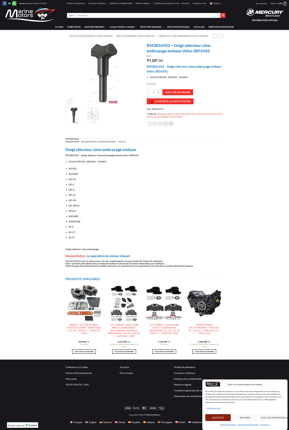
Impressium (264, 425)
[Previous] (70, 73)
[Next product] (215, 36)
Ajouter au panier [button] (84, 352)
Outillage (199, 27)
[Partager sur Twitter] (154, 123)
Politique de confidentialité (248, 425)
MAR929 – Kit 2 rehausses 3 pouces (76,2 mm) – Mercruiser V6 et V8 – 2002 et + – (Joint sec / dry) (84, 328)
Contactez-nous (199, 3)
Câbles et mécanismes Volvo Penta (183, 36)
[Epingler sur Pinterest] (165, 123)
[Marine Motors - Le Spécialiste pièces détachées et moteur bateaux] (32, 15)
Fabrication (74, 27)
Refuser (245, 417)
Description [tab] (72, 142)
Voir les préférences (272, 417)
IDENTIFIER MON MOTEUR (221, 27)
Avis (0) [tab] (122, 142)
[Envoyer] (222, 15)
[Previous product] (220, 36)
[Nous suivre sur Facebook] (4, 3)
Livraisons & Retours (97, 3)
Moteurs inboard (94, 27)
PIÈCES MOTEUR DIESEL (178, 27)
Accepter (218, 417)
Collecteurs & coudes (122, 27)
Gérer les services (214, 408)
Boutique (161, 114)
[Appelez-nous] (14, 3)
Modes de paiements (76, 3)
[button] (261, 3)
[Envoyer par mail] (160, 123)
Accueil (59, 27)
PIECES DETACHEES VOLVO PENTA (91, 36)
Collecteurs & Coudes (76, 367)
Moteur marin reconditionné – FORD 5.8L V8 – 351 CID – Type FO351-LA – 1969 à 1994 (204, 328)
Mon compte (126, 372)
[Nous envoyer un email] (9, 3)
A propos (124, 367)
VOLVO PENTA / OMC (77, 384)
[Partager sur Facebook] (149, 123)
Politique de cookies (228, 425)
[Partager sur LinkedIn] (171, 123)
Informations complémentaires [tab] (98, 142)
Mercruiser (71, 378)
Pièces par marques (150, 27)
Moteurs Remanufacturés (78, 372)
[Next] (137, 73)
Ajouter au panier (177, 92)
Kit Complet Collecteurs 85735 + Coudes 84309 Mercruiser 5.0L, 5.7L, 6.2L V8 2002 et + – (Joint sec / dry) (164, 328)
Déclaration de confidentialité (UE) (192, 396)
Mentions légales (142, 3)
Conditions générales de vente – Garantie (171, 3)
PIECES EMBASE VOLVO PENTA (135, 36)
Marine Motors (75, 256)
